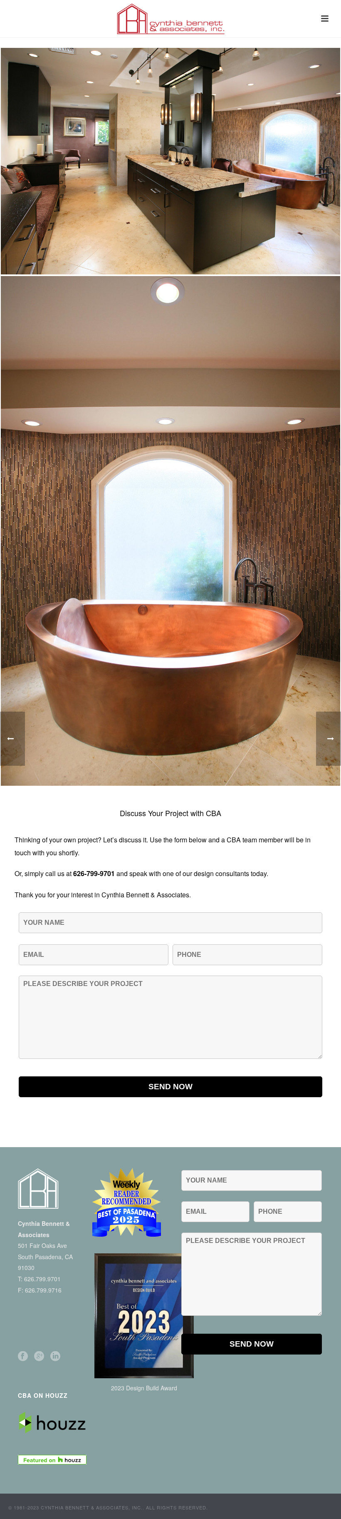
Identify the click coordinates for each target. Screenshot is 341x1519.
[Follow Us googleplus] (39, 1356)
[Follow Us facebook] (23, 1356)
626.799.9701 (42, 1279)
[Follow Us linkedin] (55, 1356)
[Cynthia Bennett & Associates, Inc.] (170, 18)
